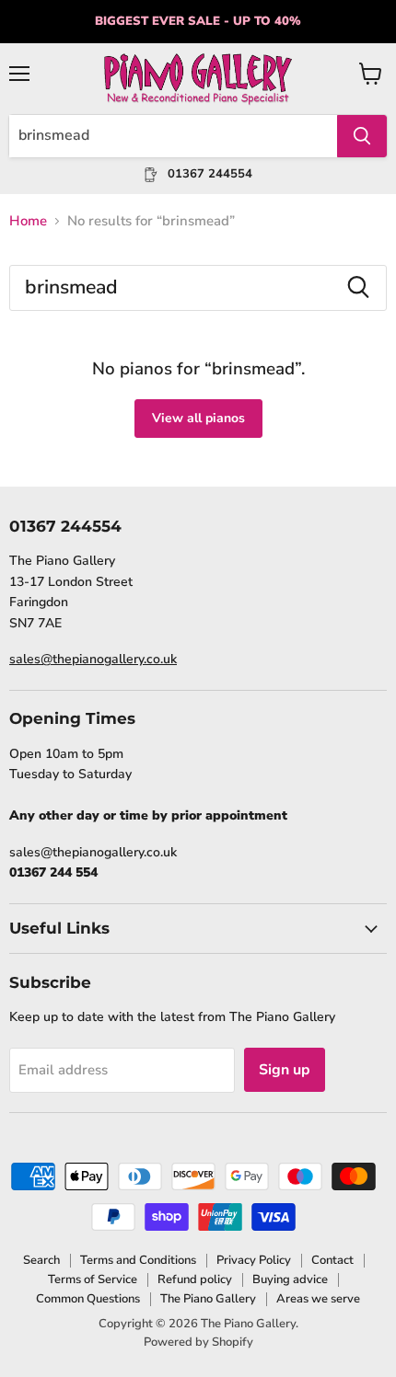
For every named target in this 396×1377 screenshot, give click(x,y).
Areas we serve (318, 1299)
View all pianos (198, 418)
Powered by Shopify (198, 1342)
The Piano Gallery (208, 1299)
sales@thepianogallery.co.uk (93, 659)
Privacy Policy (253, 1260)
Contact (332, 1260)
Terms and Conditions (138, 1260)
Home (28, 221)
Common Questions (88, 1299)
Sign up (284, 1070)
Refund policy (194, 1279)
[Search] (362, 136)
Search (41, 1260)
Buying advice (290, 1279)
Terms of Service (92, 1279)
